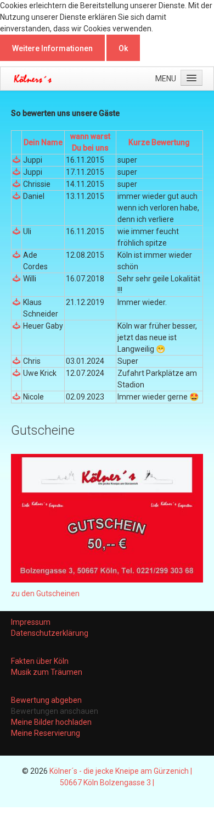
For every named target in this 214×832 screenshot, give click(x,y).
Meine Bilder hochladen (51, 722)
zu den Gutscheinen (45, 593)
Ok (123, 48)
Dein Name (43, 142)
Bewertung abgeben (46, 700)
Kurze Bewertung (159, 142)
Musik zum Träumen (46, 672)
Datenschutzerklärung (49, 633)
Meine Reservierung (45, 733)
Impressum (30, 622)
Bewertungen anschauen (54, 711)
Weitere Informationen (52, 48)
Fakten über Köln (40, 661)
